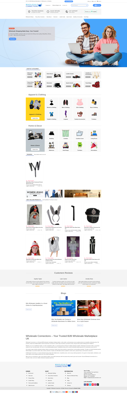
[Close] (86, 180)
